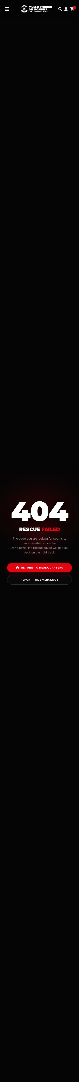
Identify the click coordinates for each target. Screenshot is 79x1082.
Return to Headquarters (42, 567)
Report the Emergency (40, 579)
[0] (72, 9)
